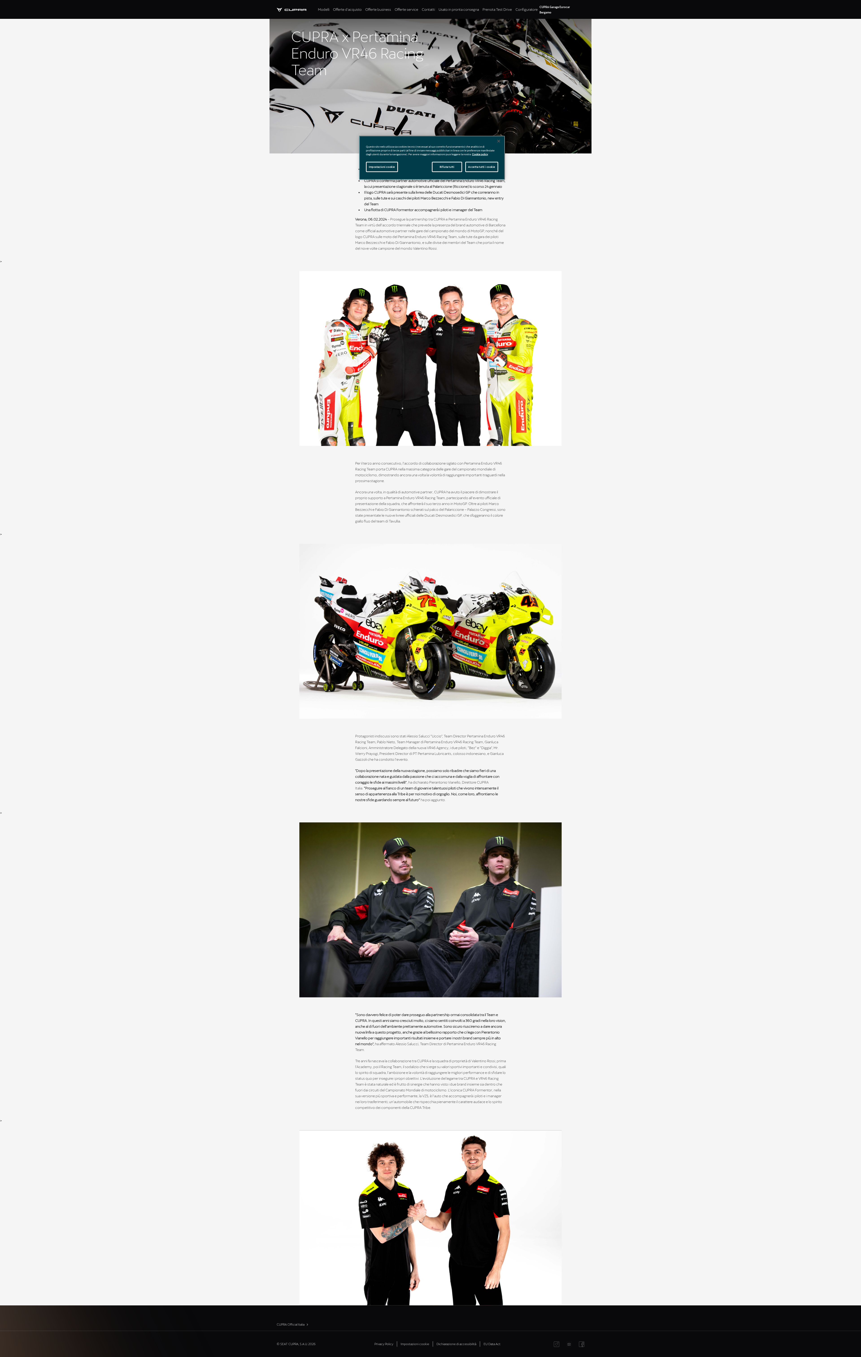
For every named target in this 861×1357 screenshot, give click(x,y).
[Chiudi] (499, 141)
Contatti (428, 9)
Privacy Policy (383, 1344)
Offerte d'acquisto (347, 9)
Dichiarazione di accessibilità (456, 1344)
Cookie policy (480, 154)
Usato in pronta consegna (459, 9)
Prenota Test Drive (497, 9)
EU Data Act (492, 1344)
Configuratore (526, 9)
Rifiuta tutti (447, 166)
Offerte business (378, 9)
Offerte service (406, 9)
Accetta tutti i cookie (481, 166)
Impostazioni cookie (382, 166)
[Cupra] (296, 9)
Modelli (323, 9)
